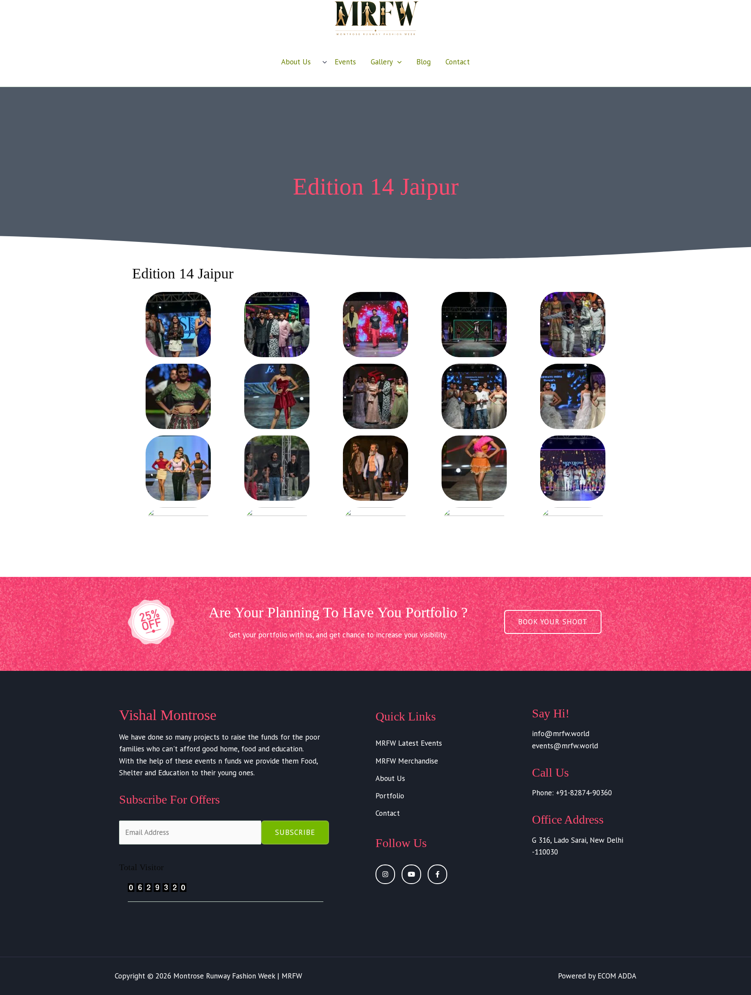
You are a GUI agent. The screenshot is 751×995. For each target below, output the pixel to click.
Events (345, 62)
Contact (457, 62)
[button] (322, 62)
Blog (423, 62)
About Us (296, 62)
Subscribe (295, 832)
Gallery (382, 62)
